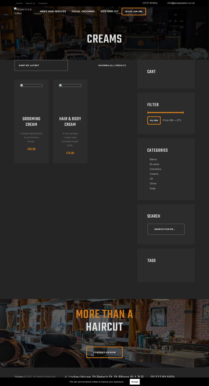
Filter (154, 120)
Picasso (19, 376)
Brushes (154, 164)
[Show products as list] (94, 65)
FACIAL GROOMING (83, 11)
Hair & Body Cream (70, 122)
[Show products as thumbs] (91, 65)
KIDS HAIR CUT (110, 11)
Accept (134, 382)
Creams (154, 174)
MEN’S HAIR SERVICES (53, 11)
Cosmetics (155, 169)
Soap (152, 188)
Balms (153, 159)
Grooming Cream (31, 122)
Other (153, 183)
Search (181, 229)
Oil (151, 178)
